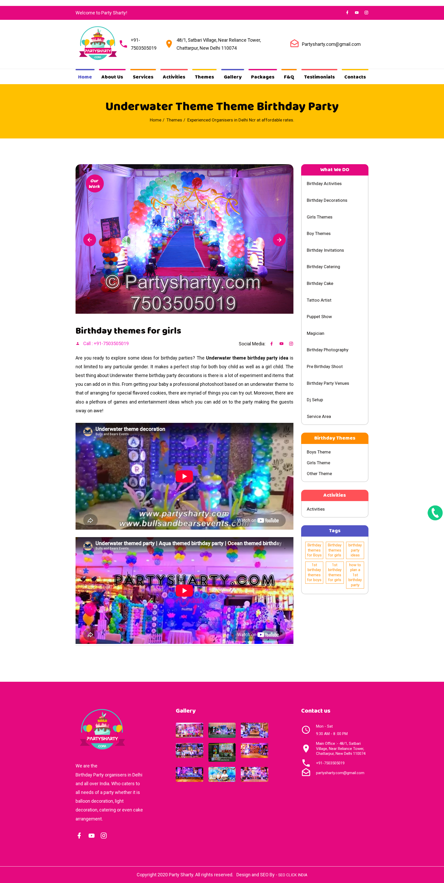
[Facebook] (347, 12)
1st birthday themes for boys (314, 572)
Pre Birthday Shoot (325, 366)
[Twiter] (357, 12)
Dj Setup (315, 399)
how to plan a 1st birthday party (355, 575)
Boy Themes (319, 233)
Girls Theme (318, 462)
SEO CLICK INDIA (292, 875)
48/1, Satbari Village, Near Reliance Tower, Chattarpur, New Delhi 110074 (219, 44)
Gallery (233, 77)
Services (143, 77)
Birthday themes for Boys (314, 550)
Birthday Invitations (325, 250)
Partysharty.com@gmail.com (331, 44)
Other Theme (319, 473)
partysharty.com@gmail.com (340, 773)
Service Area (319, 416)
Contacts (355, 77)
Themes (204, 77)
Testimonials (319, 77)
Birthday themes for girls (334, 550)
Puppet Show (319, 316)
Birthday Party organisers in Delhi (109, 774)
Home (85, 77)
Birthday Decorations (327, 200)
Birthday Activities (324, 183)
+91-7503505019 (143, 44)
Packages (262, 77)
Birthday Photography (327, 349)
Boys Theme (319, 451)
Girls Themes (319, 217)
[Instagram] (103, 836)
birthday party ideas (355, 550)
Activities (174, 77)
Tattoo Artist (319, 300)
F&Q (289, 77)
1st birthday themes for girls (334, 572)
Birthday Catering (323, 266)
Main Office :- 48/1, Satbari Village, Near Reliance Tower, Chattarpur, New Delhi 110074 (340, 748)
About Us (112, 77)
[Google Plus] (91, 836)
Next (279, 239)
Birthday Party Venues (328, 383)
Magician (315, 333)
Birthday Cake (320, 283)
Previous (89, 239)
